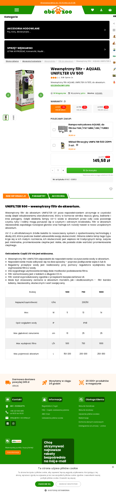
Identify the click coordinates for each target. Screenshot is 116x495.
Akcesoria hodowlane (23, 28)
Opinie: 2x (69, 77)
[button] (58, 490)
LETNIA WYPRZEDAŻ (16, 51)
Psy (8, 31)
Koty (13, 31)
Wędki (40, 51)
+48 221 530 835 (17, 411)
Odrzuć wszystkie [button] (68, 484)
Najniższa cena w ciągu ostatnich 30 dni (98, 175)
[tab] (16, 196)
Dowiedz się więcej (67, 478)
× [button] (113, 467)
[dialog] (58, 479)
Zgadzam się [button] (44, 484)
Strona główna (12, 61)
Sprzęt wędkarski (20, 48)
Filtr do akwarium (66, 61)
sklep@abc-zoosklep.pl (20, 418)
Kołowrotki (31, 51)
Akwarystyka (23, 31)
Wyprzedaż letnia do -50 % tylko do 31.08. (58, 3)
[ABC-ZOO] (58, 10)
